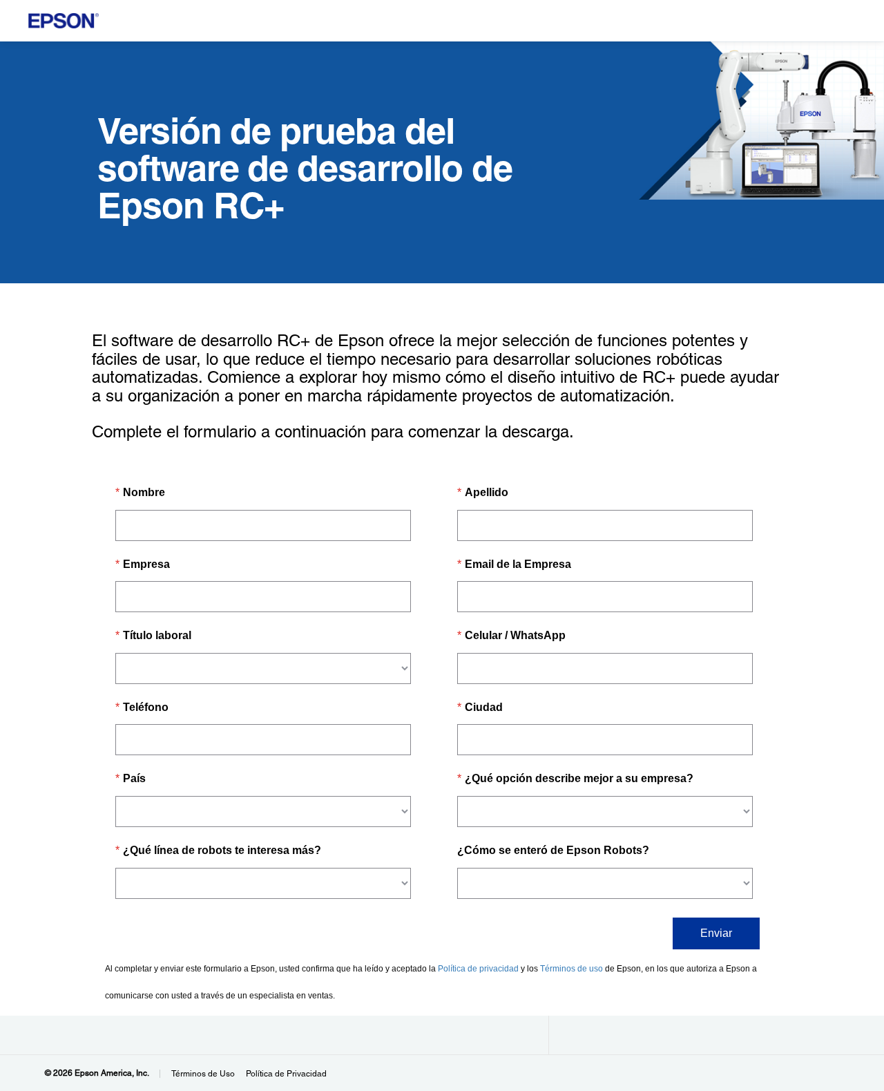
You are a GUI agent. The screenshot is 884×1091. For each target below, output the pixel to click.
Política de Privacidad (286, 1074)
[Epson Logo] (63, 21)
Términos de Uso (203, 1074)
